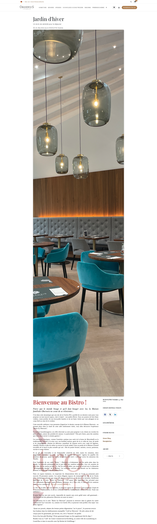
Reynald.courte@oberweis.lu (60, 484)
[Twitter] (110, 414)
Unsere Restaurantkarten (37, 1)
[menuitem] (42, 7)
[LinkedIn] (115, 414)
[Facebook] (105, 414)
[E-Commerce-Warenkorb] (114, 7)
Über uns (27, 1)
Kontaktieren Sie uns (129, 7)
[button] (131, 1)
